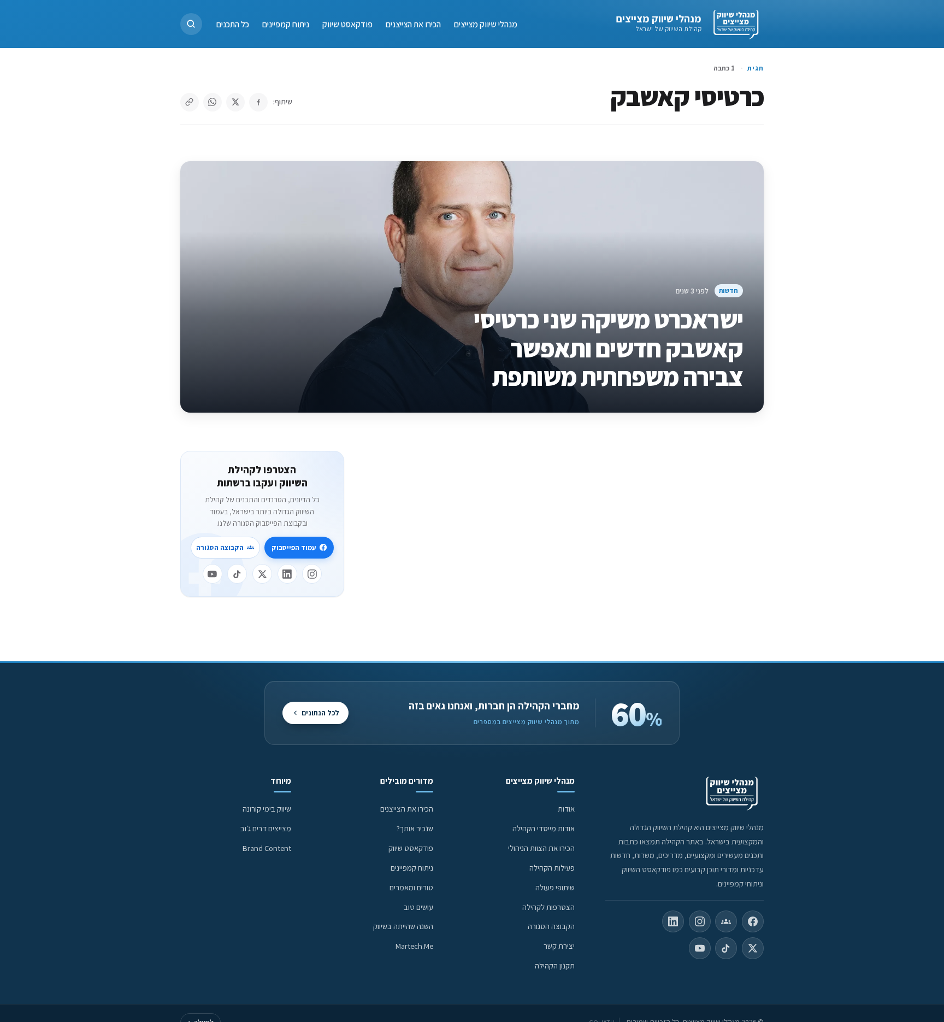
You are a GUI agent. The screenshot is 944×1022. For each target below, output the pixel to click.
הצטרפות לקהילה (548, 907)
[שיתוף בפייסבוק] (258, 102)
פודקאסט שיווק (347, 24)
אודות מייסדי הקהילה (543, 828)
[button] (191, 24)
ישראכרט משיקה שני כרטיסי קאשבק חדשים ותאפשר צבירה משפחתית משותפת (608, 348)
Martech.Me (414, 946)
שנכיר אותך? (415, 828)
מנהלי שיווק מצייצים (658, 18)
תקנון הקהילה (555, 965)
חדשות (728, 290)
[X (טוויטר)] (753, 948)
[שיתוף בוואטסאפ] (212, 102)
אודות (566, 808)
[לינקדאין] (287, 574)
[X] (262, 574)
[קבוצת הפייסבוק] (726, 921)
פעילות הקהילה (552, 867)
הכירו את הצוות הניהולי (541, 848)
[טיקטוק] (237, 574)
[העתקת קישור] (189, 102)
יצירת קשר (559, 946)
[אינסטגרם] (312, 574)
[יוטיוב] (212, 574)
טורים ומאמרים (411, 887)
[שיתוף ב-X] (235, 102)
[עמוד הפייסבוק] (753, 921)
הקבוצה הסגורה (220, 547)
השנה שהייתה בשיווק (403, 926)
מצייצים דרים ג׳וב (265, 828)
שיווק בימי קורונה (267, 808)
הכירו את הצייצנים (413, 24)
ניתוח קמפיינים (285, 24)
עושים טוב (418, 907)
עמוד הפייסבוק (294, 547)
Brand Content (267, 848)
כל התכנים (232, 24)
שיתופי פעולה (555, 887)
